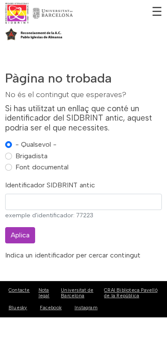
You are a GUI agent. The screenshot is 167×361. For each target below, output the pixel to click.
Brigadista (31, 156)
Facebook (51, 308)
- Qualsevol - (36, 144)
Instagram (86, 308)
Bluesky (18, 308)
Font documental (42, 167)
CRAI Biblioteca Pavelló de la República (131, 293)
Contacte (19, 290)
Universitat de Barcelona (77, 293)
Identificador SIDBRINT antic (50, 185)
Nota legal (44, 293)
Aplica (20, 235)
